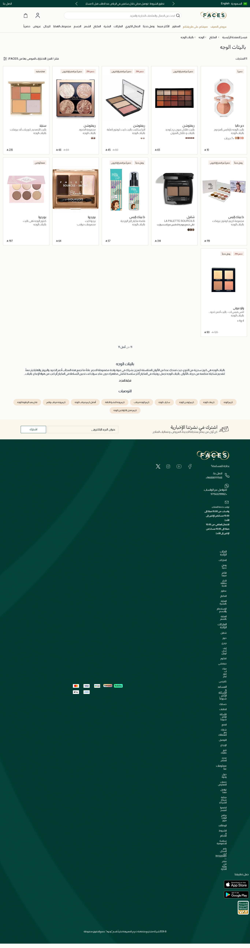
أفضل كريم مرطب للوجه (85, 402)
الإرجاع (224, 745)
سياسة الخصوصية (222, 842)
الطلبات (223, 709)
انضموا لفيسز (223, 808)
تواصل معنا (223, 791)
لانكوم (224, 658)
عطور (224, 590)
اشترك (33, 429)
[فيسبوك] (190, 466)
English (225, 3)
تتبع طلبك (224, 751)
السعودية (236, 3)
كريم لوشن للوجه (186, 402)
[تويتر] (158, 466)
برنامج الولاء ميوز (224, 818)
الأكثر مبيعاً (224, 574)
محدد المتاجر (224, 759)
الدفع (224, 724)
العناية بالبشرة (223, 602)
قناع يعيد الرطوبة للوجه (27, 402)
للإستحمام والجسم (222, 610)
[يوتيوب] (179, 466)
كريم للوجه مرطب (141, 402)
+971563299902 (219, 494)
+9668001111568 (214, 477)
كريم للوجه (228, 402)
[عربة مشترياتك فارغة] (25, 15)
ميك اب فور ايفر (224, 672)
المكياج (223, 596)
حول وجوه (224, 775)
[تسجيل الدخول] (37, 15)
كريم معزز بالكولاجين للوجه (125, 410)
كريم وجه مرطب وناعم (56, 402)
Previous (173, 3)
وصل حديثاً (224, 566)
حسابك (223, 704)
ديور (224, 638)
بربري (224, 643)
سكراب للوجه (164, 402)
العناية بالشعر (223, 617)
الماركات (223, 560)
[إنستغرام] (168, 466)
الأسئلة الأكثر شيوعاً (223, 717)
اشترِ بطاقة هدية (224, 583)
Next (77, 3)
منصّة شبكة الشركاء (223, 800)
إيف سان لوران (224, 651)
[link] (118, 26)
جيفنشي (222, 663)
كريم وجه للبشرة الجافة (115, 402)
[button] (239, 3)
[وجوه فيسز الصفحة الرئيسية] (213, 15)
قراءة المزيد (125, 380)
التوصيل (223, 740)
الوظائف (223, 825)
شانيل (224, 632)
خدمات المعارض (222, 783)
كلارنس (223, 681)
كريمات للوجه (208, 402)
